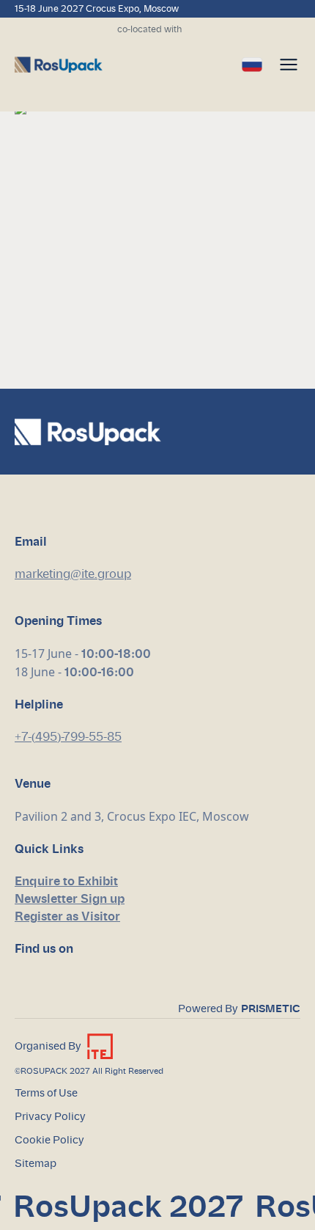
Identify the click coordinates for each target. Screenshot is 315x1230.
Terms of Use (46, 1093)
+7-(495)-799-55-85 (68, 737)
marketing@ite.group (73, 574)
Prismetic (270, 1009)
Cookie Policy (49, 1140)
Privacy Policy (50, 1117)
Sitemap (35, 1164)
